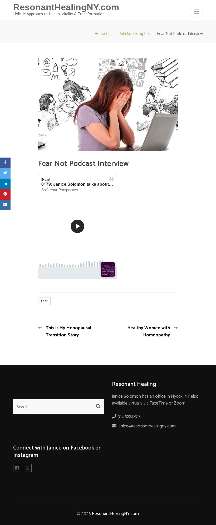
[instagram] (28, 468)
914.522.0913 (129, 416)
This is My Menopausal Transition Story (68, 331)
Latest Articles (120, 34)
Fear (44, 301)
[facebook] (17, 468)
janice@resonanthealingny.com (147, 426)
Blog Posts (144, 34)
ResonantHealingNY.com (66, 7)
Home (100, 34)
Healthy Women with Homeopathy (148, 331)
